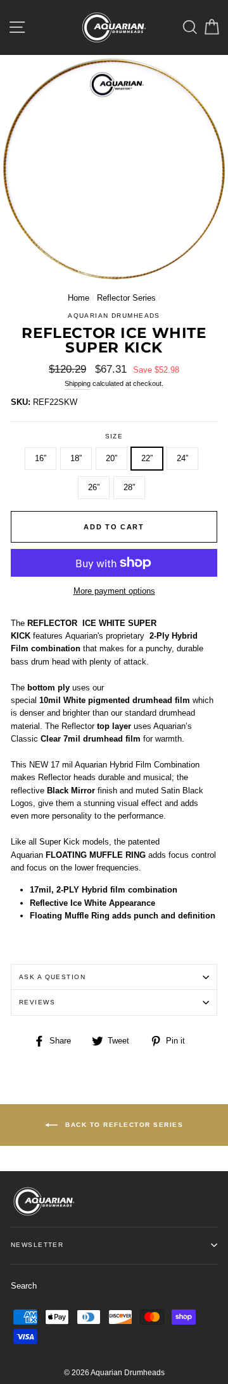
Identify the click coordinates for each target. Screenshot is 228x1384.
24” (182, 458)
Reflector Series (126, 298)
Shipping (78, 383)
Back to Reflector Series (123, 1124)
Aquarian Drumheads (114, 315)
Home (78, 298)
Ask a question (52, 976)
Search (24, 1286)
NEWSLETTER (37, 1244)
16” (40, 458)
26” (93, 487)
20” (111, 458)
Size (114, 436)
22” (147, 458)
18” (76, 458)
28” (129, 487)
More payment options (114, 591)
